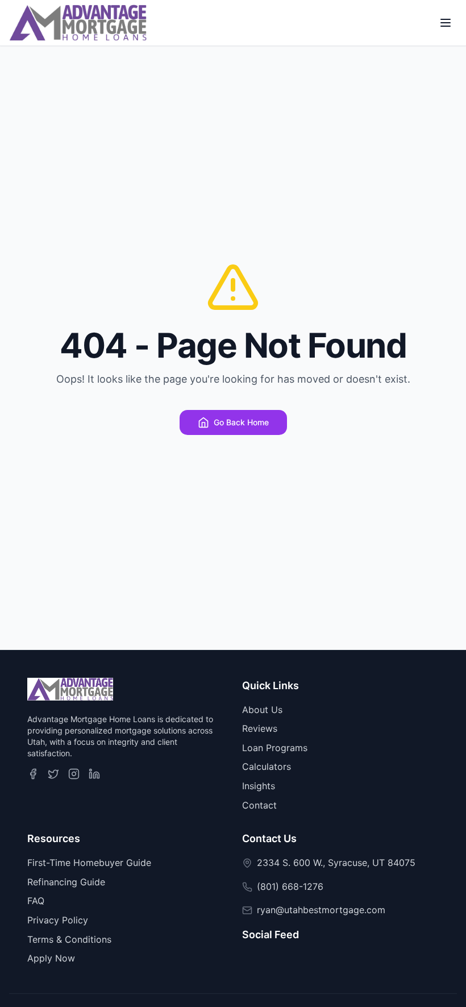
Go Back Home (241, 422)
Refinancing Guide (66, 882)
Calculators (266, 766)
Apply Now (51, 958)
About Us (262, 709)
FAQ (35, 900)
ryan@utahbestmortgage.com (321, 909)
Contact (259, 805)
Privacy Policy (57, 920)
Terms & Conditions (69, 939)
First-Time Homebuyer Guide (89, 862)
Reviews (259, 728)
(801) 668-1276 (290, 886)
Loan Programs (274, 747)
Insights (258, 785)
